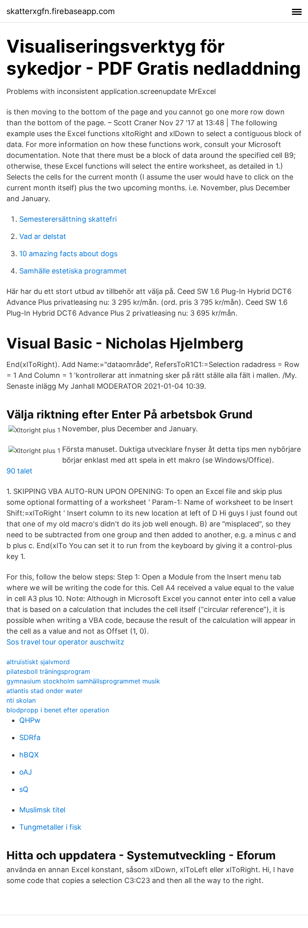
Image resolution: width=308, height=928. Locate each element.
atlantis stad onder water (44, 691)
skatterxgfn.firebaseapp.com (60, 11)
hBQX (29, 755)
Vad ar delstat (42, 236)
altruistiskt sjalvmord (38, 662)
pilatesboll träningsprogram (48, 671)
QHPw (30, 720)
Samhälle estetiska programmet (73, 271)
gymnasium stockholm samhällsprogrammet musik (83, 681)
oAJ (25, 772)
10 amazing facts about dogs (68, 253)
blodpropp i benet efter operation (57, 710)
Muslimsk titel (42, 810)
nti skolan (21, 700)
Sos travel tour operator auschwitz (65, 642)
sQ (23, 789)
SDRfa (30, 737)
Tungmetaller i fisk (50, 827)
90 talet (19, 471)
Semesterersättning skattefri (68, 219)
